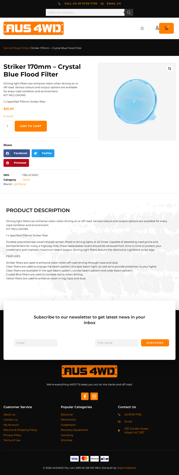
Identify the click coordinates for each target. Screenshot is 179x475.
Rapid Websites (126, 467)
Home (7, 48)
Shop (16, 48)
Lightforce (19, 184)
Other (25, 48)
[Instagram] (94, 396)
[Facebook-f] (85, 396)
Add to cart (31, 126)
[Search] (128, 12)
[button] (142, 28)
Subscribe (155, 342)
